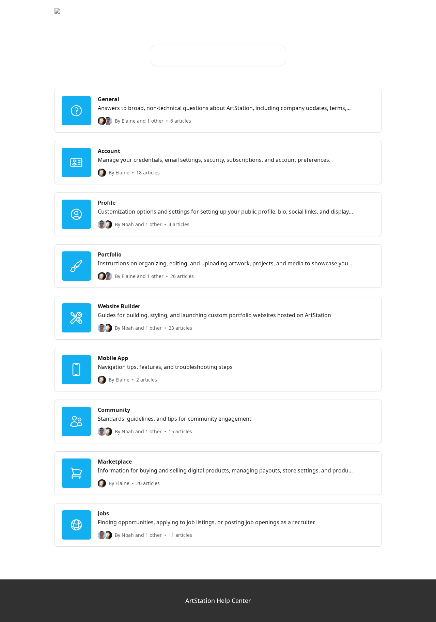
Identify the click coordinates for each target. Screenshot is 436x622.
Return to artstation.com (347, 11)
